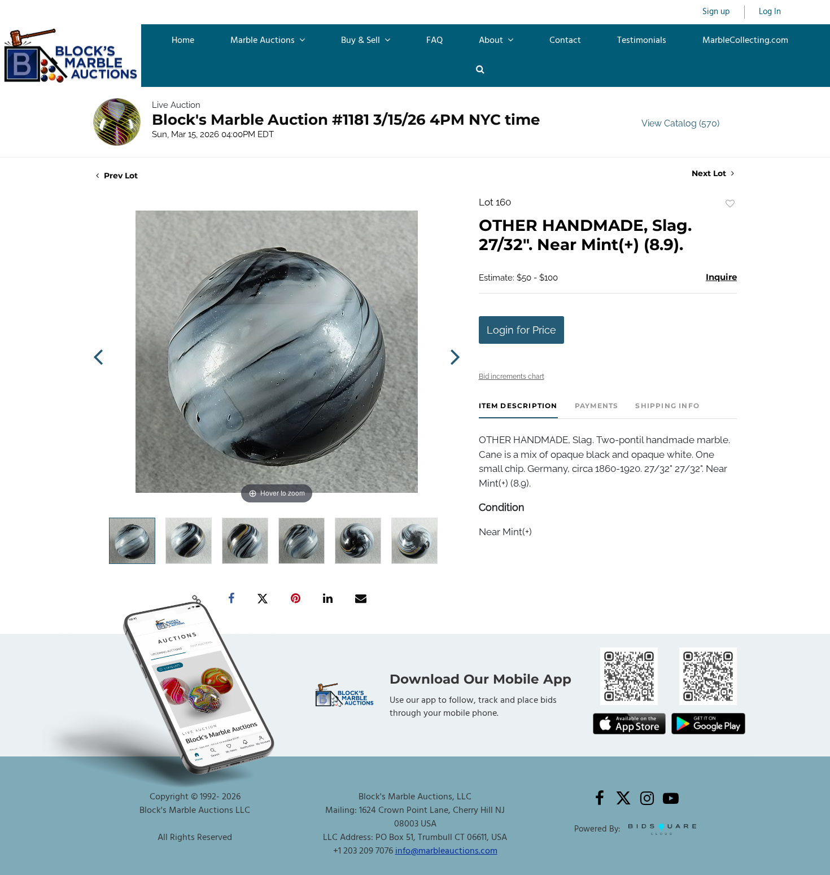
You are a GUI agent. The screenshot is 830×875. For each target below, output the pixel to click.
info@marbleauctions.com (446, 851)
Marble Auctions (263, 40)
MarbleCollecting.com (745, 40)
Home (183, 40)
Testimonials (641, 40)
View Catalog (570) (680, 123)
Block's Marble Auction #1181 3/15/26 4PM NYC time (346, 120)
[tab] (518, 410)
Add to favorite (730, 204)
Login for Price (521, 330)
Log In (770, 12)
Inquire (721, 277)
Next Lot (710, 173)
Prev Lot (120, 175)
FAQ (434, 40)
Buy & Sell (361, 40)
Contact (565, 40)
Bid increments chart (511, 376)
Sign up (716, 12)
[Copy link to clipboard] (197, 599)
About (492, 40)
